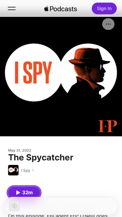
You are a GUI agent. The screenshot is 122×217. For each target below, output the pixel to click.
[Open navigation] (12, 8)
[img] (61, 8)
